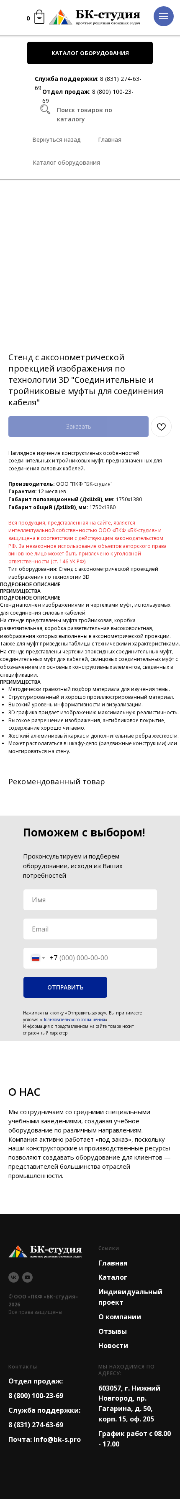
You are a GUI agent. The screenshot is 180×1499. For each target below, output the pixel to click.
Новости (113, 1345)
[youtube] (27, 1277)
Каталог (112, 1277)
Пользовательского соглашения (73, 1019)
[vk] (13, 1277)
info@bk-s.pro (57, 1439)
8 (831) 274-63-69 (35, 1424)
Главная (113, 1263)
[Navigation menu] (163, 16)
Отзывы (112, 1331)
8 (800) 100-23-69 (35, 1395)
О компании (119, 1316)
